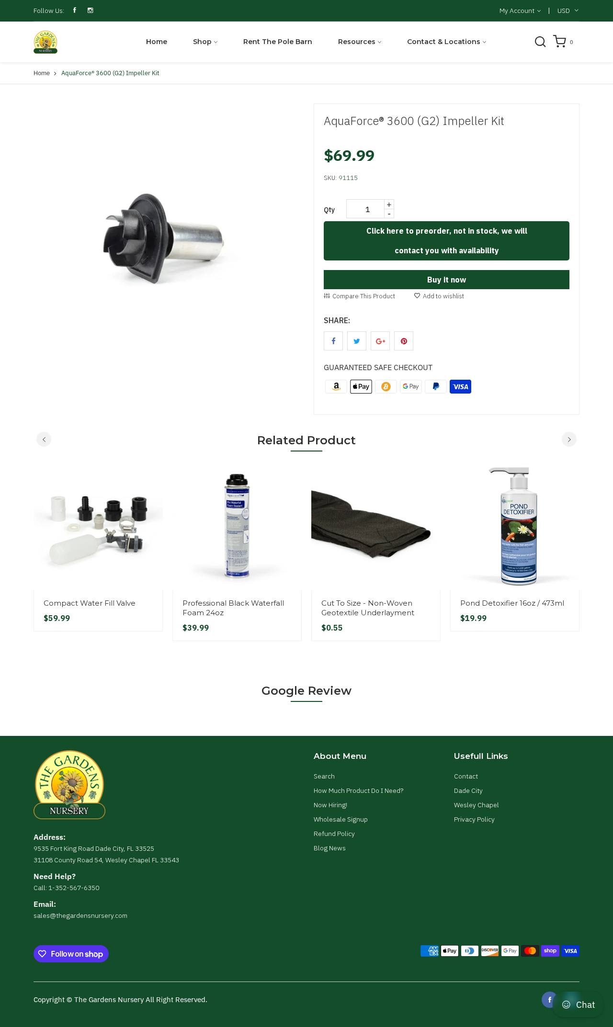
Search (324, 776)
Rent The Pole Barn (277, 41)
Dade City (468, 790)
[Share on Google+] (380, 340)
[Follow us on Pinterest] (403, 340)
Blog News (330, 848)
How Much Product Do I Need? (358, 790)
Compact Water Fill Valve (90, 603)
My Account (517, 10)
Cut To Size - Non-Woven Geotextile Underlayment (367, 607)
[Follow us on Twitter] (356, 340)
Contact (466, 776)
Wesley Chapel (476, 805)
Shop (202, 41)
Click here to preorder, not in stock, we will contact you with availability (446, 240)
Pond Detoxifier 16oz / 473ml (512, 603)
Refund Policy (334, 833)
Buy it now (446, 279)
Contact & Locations (443, 41)
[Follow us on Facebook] (333, 340)
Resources (356, 41)
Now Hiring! (330, 805)
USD (563, 10)
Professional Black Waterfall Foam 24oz (233, 607)
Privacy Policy (474, 819)
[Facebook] (550, 1000)
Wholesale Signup (341, 819)
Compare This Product (363, 296)
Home (156, 41)
